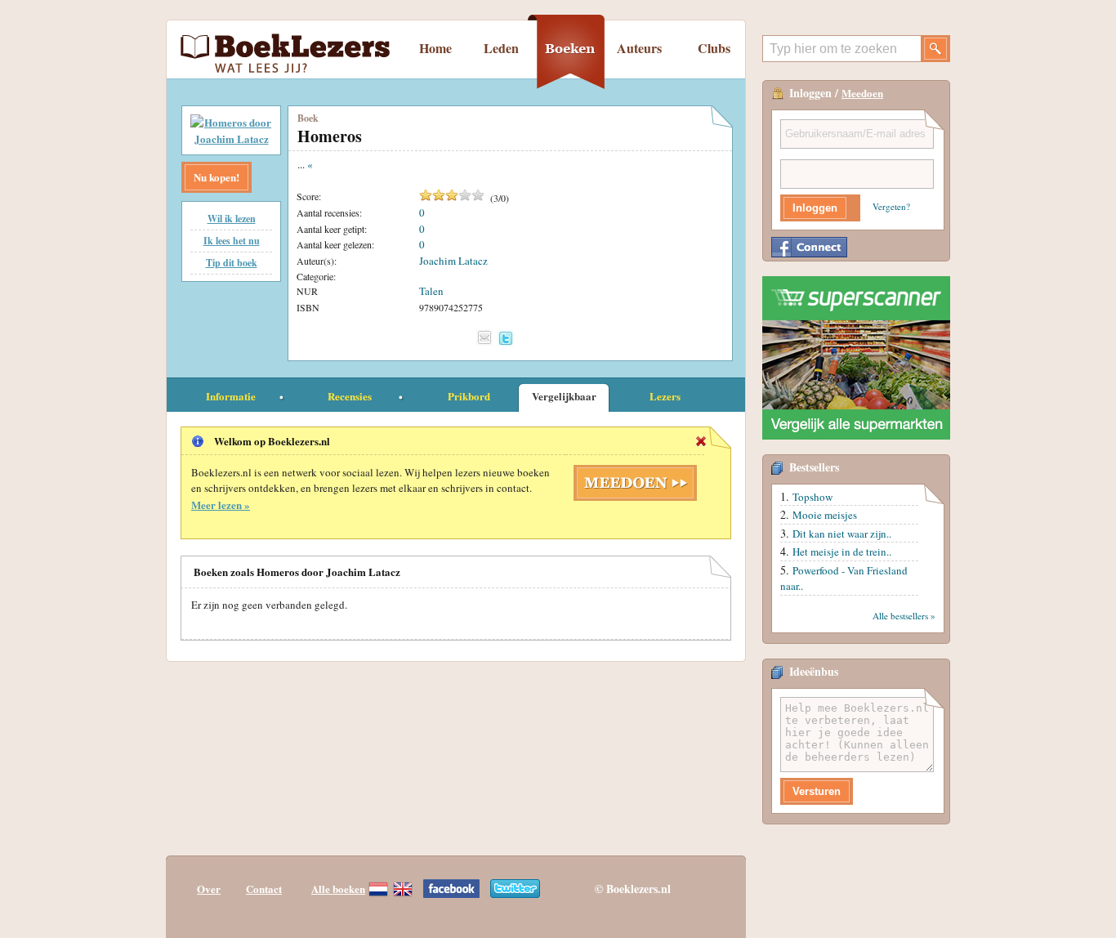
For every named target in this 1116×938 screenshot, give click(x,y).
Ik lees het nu (231, 241)
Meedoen (862, 92)
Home (435, 47)
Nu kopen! (216, 177)
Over (209, 888)
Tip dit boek (231, 263)
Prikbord (469, 396)
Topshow (812, 496)
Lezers (665, 396)
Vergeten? (891, 206)
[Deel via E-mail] (484, 337)
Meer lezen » (220, 504)
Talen (431, 291)
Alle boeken (338, 888)
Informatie (231, 396)
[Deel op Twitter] (505, 337)
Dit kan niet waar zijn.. (841, 533)
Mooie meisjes (824, 514)
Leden (501, 47)
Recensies (350, 396)
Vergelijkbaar (564, 396)
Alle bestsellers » (904, 616)
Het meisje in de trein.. (841, 551)
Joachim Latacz (453, 260)
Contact (264, 888)
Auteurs (639, 47)
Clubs (714, 47)
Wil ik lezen (232, 219)
